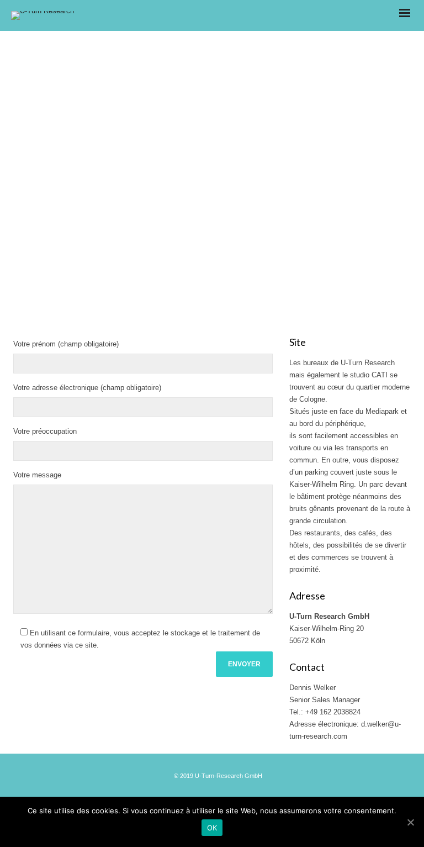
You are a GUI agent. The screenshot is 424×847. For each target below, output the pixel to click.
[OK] (410, 822)
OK (212, 827)
